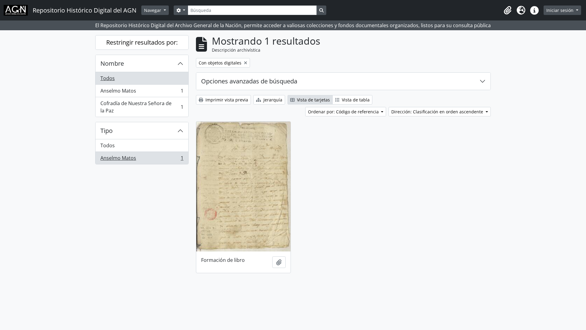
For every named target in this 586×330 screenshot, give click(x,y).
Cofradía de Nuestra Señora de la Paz (141, 107)
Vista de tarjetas (313, 100)
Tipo (106, 131)
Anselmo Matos (141, 92)
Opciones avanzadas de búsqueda (249, 81)
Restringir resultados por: (142, 42)
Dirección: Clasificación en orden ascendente (437, 112)
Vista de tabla (355, 100)
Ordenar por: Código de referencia (344, 112)
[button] (507, 10)
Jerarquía (272, 100)
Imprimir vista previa (226, 100)
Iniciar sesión (560, 10)
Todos (107, 78)
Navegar (153, 10)
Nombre (112, 63)
